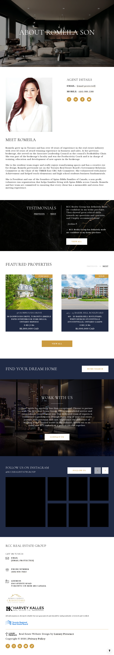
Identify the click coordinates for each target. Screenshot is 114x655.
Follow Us (79, 471)
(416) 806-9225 (19, 572)
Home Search (95, 369)
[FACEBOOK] (82, 99)
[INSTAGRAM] (69, 99)
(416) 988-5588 (86, 91)
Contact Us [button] (57, 437)
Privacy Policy (36, 639)
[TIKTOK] (32, 646)
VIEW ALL (77, 242)
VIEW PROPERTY (29, 303)
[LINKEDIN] (75, 99)
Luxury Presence (64, 634)
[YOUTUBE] (89, 99)
